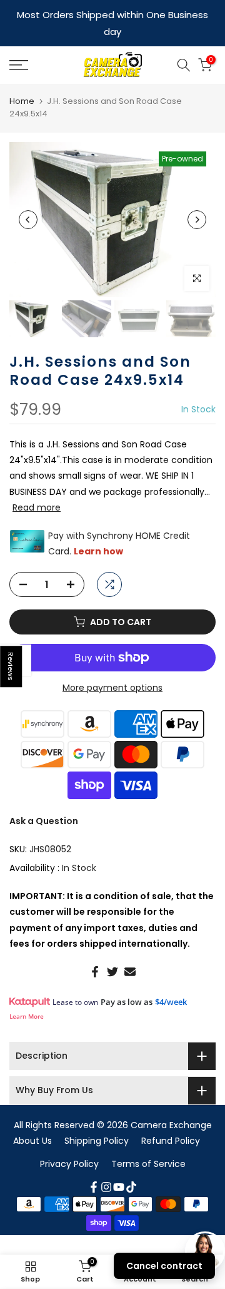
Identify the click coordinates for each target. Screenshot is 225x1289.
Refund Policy (170, 1122)
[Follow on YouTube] (118, 1168)
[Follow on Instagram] (106, 1168)
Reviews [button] (11, 666)
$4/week (171, 983)
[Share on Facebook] (95, 953)
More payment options (112, 669)
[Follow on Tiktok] (131, 1168)
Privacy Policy (69, 1145)
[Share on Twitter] (112, 953)
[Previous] (28, 201)
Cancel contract (164, 1266)
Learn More (26, 998)
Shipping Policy (96, 1122)
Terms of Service (148, 1145)
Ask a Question (43, 803)
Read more (36, 489)
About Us (32, 1122)
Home (21, 83)
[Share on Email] (130, 953)
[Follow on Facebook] (93, 1168)
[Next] (197, 201)
